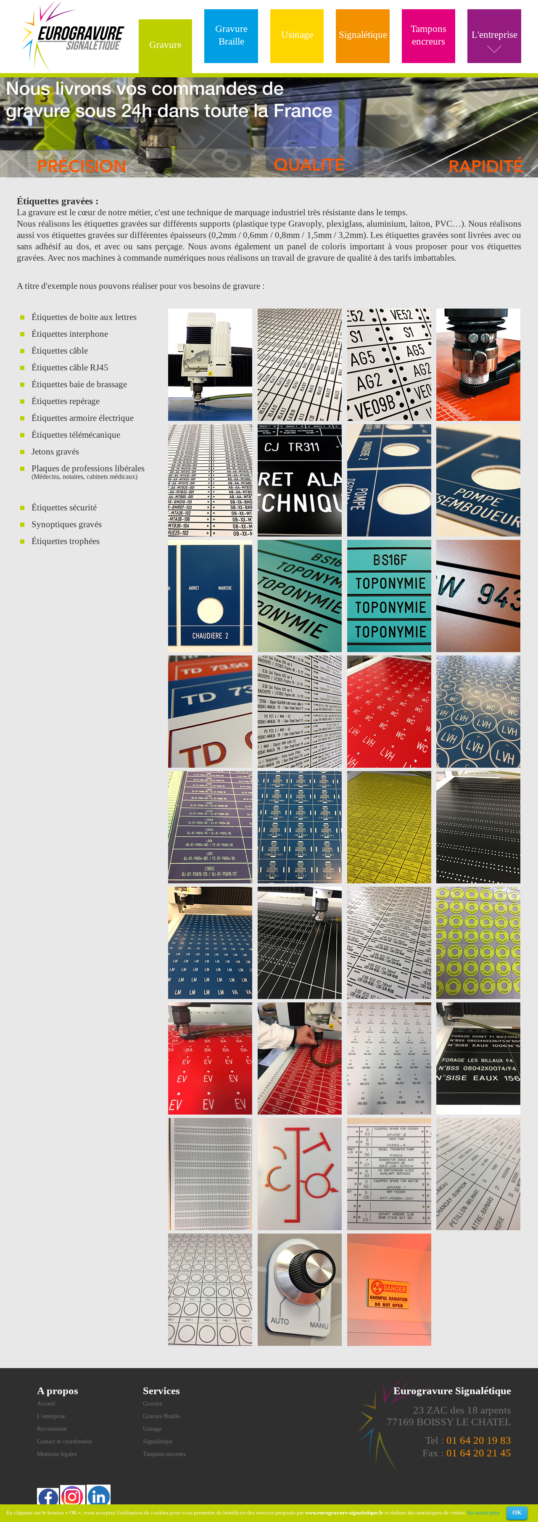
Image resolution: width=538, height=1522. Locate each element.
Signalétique (363, 34)
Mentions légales (56, 1454)
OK (517, 1512)
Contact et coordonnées (64, 1441)
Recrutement (52, 1429)
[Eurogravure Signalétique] (73, 70)
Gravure (165, 45)
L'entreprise (51, 1416)
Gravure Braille (231, 35)
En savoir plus (483, 1512)
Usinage (297, 34)
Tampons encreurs (428, 35)
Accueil (46, 1403)
